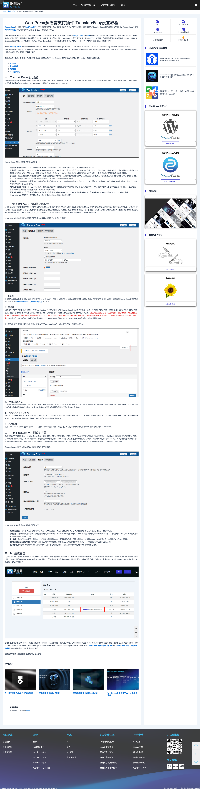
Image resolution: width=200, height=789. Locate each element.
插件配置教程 (158, 40)
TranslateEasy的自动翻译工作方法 (99, 646)
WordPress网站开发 (170, 115)
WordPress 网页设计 (158, 106)
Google (75, 35)
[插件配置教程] (157, 37)
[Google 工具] (183, 21)
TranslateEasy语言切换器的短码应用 (28, 302)
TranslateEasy (10, 27)
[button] (196, 5)
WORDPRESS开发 (88, 5)
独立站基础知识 (183, 32)
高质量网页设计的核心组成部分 (86, 693)
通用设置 (13, 64)
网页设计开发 (183, 40)
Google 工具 (183, 24)
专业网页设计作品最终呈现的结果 (19, 693)
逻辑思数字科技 (15, 47)
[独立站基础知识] (183, 29)
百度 (88, 35)
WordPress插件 (31, 27)
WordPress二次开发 (170, 153)
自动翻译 (13, 69)
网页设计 (153, 191)
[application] (96, 5)
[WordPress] (157, 29)
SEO (123, 5)
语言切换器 (14, 66)
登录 (28, 711)
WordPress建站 (10, 30)
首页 (75, 5)
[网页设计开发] (183, 37)
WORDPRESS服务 (108, 5)
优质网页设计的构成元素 (49, 693)
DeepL (82, 35)
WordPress (158, 32)
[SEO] (157, 21)
